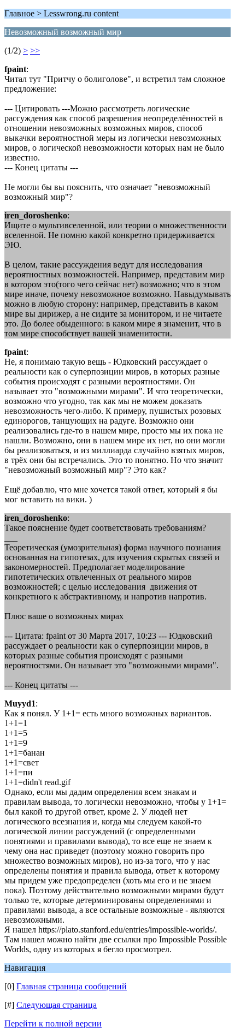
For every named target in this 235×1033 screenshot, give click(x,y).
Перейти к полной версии (53, 1023)
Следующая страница (56, 1005)
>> (35, 50)
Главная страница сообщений (71, 986)
